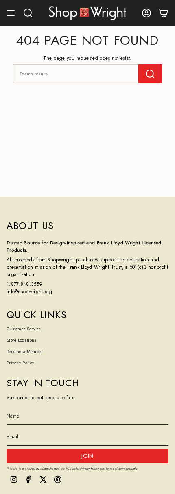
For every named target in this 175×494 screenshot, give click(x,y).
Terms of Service (117, 468)
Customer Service (24, 329)
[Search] (150, 73)
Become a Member (25, 351)
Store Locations (22, 340)
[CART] (163, 13)
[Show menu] (10, 13)
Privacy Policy (20, 363)
